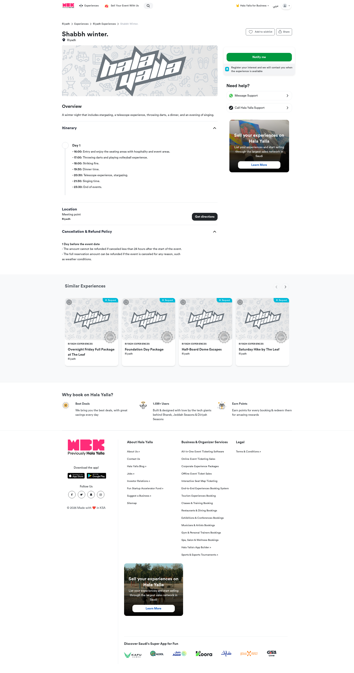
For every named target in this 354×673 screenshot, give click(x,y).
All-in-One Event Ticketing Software (202, 451)
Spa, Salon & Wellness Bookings (199, 540)
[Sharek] (226, 654)
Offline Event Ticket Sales (196, 474)
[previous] (276, 287)
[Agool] (157, 653)
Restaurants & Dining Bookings (199, 510)
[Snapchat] (91, 494)
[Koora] (204, 654)
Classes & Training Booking (197, 503)
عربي (276, 5)
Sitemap (132, 503)
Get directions (204, 216)
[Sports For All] (249, 653)
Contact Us (133, 459)
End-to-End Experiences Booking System (205, 488)
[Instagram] (100, 494)
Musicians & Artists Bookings (198, 525)
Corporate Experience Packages (200, 466)
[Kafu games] (132, 655)
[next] (285, 287)
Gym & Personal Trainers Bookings (201, 532)
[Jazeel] (180, 653)
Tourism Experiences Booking (198, 496)
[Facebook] (72, 494)
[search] (147, 5)
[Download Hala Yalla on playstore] (96, 476)
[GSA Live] (272, 653)
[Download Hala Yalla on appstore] (76, 476)
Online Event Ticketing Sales (198, 459)
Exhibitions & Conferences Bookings (202, 518)
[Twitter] (81, 494)
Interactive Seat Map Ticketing (199, 481)
